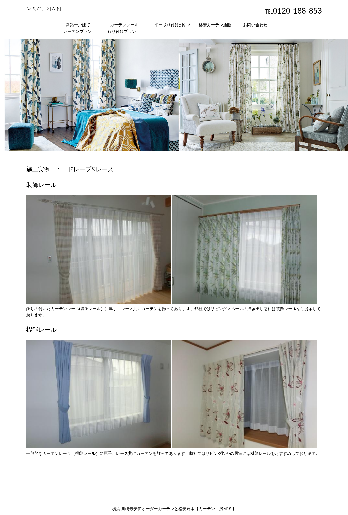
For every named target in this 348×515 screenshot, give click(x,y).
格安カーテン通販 (215, 25)
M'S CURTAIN (43, 10)
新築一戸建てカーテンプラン (77, 28)
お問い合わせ (255, 25)
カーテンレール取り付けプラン (123, 28)
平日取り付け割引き (172, 25)
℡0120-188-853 (293, 11)
